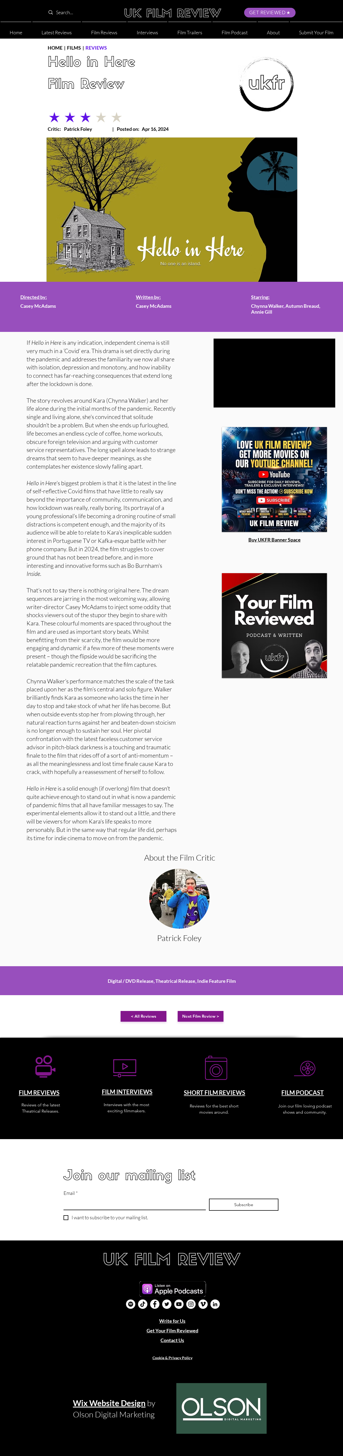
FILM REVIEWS (39, 1092)
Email (71, 1193)
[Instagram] (191, 1304)
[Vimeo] (203, 1304)
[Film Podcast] (130, 1304)
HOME (55, 48)
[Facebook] (154, 1304)
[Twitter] (167, 1304)
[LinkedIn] (215, 1304)
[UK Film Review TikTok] (142, 1304)
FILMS (74, 48)
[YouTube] (179, 1304)
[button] (273, 30)
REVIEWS (96, 48)
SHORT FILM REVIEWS (214, 1092)
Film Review (86, 85)
